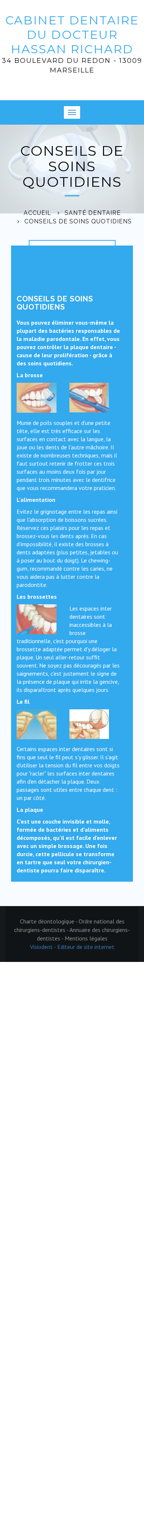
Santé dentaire (93, 212)
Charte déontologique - (49, 921)
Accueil (37, 212)
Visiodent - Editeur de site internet (72, 946)
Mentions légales (86, 938)
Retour (44, 247)
